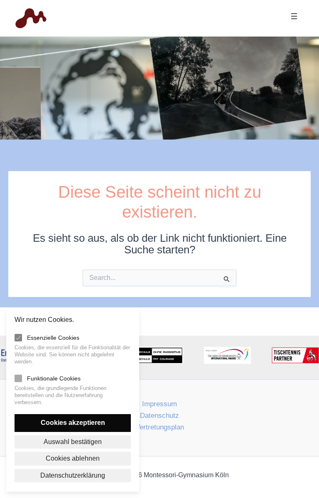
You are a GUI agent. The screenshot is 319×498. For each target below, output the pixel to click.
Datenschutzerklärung (72, 475)
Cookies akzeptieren (73, 422)
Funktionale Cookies (54, 378)
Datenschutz (159, 415)
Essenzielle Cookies (53, 337)
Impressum (159, 404)
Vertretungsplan (159, 427)
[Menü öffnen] (294, 16)
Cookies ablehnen (73, 458)
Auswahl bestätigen (73, 441)
